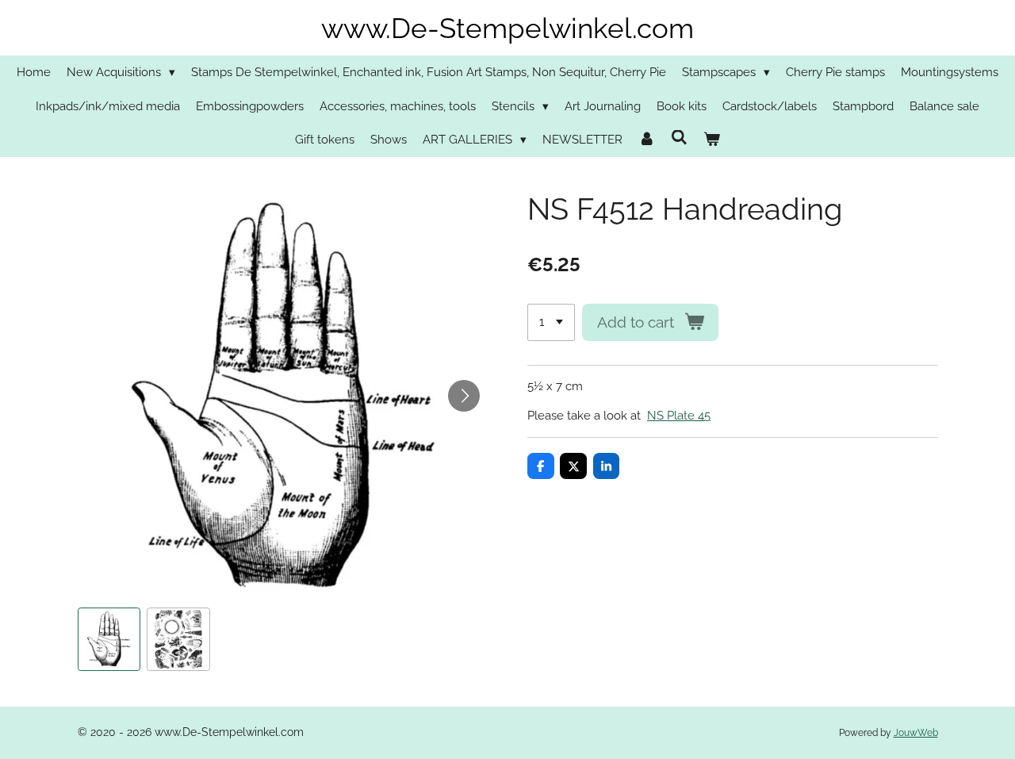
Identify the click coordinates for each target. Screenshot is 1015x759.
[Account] (646, 140)
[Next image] (464, 396)
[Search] (679, 138)
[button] (109, 639)
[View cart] (711, 140)
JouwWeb (916, 732)
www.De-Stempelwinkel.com (507, 28)
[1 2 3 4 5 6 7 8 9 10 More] (551, 322)
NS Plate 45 (678, 415)
